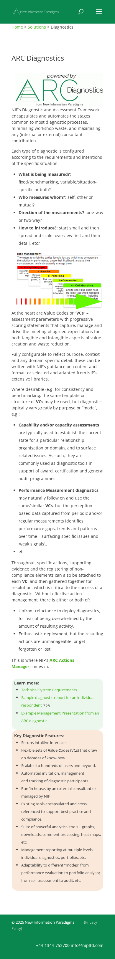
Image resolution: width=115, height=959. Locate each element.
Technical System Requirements (49, 689)
